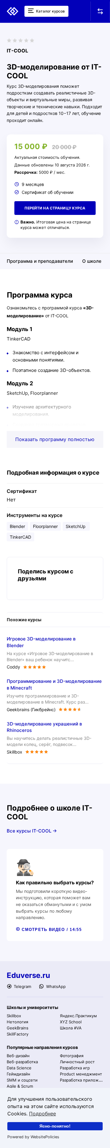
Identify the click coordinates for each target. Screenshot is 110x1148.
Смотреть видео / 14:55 (51, 929)
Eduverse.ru (28, 975)
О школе (91, 261)
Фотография (71, 1055)
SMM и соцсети (22, 1080)
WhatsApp (55, 986)
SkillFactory (17, 1034)
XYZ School (71, 1021)
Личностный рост (77, 1061)
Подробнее (42, 1114)
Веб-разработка (22, 1061)
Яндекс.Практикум (78, 1015)
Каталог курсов (50, 11)
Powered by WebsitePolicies (33, 1137)
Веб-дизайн (18, 1055)
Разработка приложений (84, 1080)
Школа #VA (71, 1027)
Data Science (19, 1067)
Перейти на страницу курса (54, 208)
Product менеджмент (81, 1073)
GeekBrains (17, 1027)
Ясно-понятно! (55, 1126)
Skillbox (14, 1015)
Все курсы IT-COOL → (32, 831)
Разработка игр (75, 1067)
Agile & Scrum (20, 1086)
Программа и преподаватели (40, 261)
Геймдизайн (18, 1073)
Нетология (17, 1021)
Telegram (22, 986)
